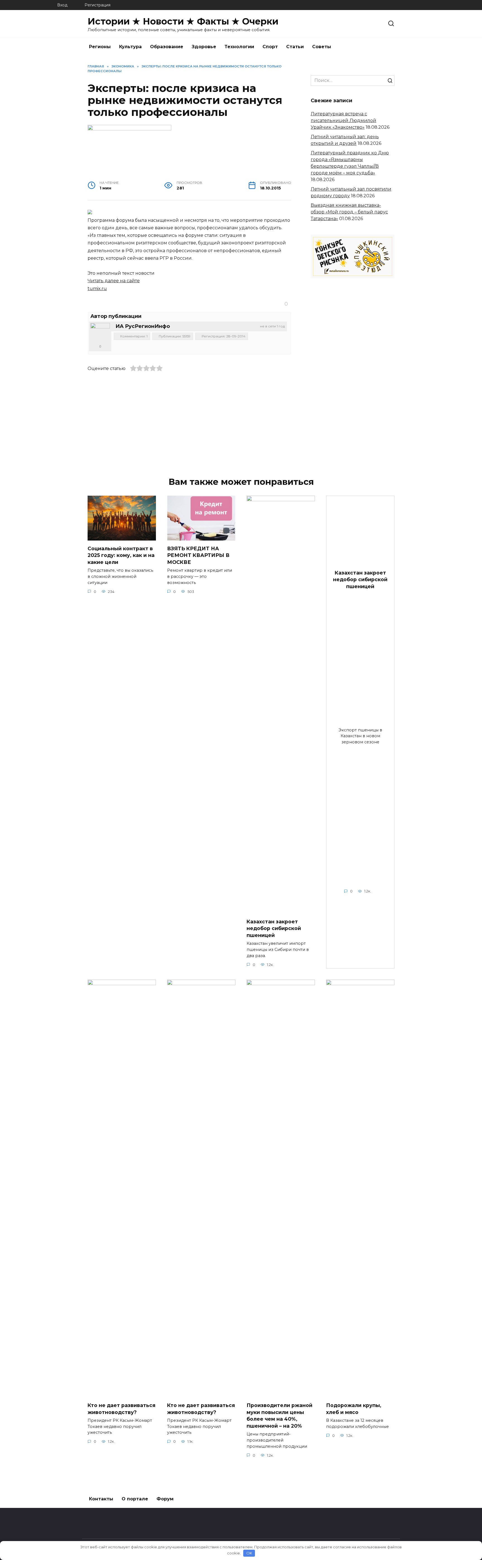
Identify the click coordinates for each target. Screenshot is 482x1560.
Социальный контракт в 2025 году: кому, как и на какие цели (121, 555)
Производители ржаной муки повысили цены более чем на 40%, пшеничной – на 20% (279, 1415)
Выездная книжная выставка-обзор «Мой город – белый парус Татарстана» (349, 212)
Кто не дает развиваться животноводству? (121, 1408)
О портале (135, 1498)
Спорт (270, 46)
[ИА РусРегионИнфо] (100, 332)
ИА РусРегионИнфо (142, 326)
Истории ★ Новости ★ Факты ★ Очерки (183, 21)
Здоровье (204, 46)
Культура (130, 46)
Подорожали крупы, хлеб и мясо (353, 1408)
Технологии (239, 46)
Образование (166, 46)
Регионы (100, 46)
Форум (164, 1498)
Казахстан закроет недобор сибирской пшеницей (274, 928)
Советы (321, 46)
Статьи (295, 46)
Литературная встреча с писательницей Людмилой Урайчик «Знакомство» (343, 120)
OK (249, 1553)
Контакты (101, 1498)
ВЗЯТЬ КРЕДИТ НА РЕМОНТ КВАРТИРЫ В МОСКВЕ (198, 555)
